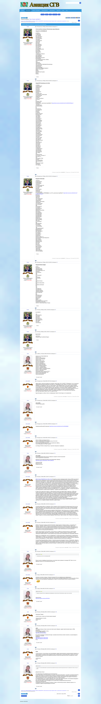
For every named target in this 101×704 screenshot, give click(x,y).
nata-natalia (28, 423)
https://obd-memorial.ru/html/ (41, 632)
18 (54, 588)
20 (56, 625)
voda (28, 611)
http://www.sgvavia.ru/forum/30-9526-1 (43, 598)
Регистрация (55, 14)
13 (54, 476)
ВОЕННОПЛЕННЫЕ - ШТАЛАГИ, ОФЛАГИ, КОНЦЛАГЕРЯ (34, 690)
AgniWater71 (38, 19)
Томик (30, 19)
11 (56, 437)
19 (56, 611)
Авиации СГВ (23, 690)
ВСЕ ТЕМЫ (42, 14)
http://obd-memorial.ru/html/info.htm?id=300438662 (58, 426)
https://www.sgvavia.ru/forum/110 (42, 637)
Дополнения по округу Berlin (62, 690)
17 (54, 574)
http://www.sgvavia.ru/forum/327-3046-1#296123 (45, 460)
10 (56, 423)
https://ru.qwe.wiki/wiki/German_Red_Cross (44, 479)
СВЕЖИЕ (47, 14)
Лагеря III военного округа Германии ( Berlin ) (50, 690)
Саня (28, 353)
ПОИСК (50, 14)
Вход (59, 14)
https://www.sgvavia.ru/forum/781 (42, 638)
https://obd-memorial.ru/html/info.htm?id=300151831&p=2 (62, 103)
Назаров (33, 19)
